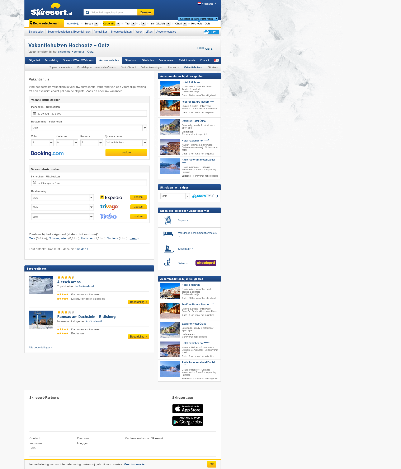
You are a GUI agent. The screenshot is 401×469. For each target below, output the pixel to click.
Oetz (32, 238)
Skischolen (147, 60)
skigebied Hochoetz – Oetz (76, 51)
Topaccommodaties (60, 67)
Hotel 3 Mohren (191, 82)
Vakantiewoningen (151, 67)
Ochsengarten (58, 238)
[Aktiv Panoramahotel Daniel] (170, 166)
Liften (149, 31)
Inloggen (83, 443)
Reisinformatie (187, 60)
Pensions (173, 67)
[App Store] (187, 413)
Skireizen (212, 67)
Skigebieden (36, 31)
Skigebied (34, 60)
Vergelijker (100, 31)
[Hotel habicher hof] (170, 147)
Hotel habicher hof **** (195, 140)
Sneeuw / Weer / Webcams (78, 60)
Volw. (34, 136)
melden (81, 249)
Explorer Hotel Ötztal (194, 121)
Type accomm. (113, 136)
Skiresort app (182, 398)
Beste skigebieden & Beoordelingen (68, 31)
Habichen (87, 238)
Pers (32, 448)
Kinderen (61, 136)
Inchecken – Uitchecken (45, 107)
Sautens (112, 238)
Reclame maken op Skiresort (144, 438)
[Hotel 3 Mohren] (170, 88)
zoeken (126, 152)
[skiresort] (52, 10)
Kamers (85, 136)
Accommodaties (166, 31)
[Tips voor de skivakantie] (211, 32)
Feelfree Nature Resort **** (198, 101)
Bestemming (38, 191)
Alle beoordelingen (40, 347)
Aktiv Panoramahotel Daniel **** (198, 161)
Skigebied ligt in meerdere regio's (196, 19)
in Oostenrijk (94, 321)
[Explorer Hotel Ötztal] (170, 127)
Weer (139, 31)
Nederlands (207, 4)
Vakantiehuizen (193, 67)
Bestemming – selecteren (46, 121)
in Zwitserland (84, 286)
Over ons (83, 438)
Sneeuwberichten (121, 31)
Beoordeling (51, 60)
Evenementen (166, 60)
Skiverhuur (130, 60)
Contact (204, 60)
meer (133, 238)
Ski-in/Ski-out (128, 67)
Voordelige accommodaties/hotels (96, 67)
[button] (47, 153)
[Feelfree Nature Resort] (170, 108)
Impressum (36, 443)
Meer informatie (134, 464)
